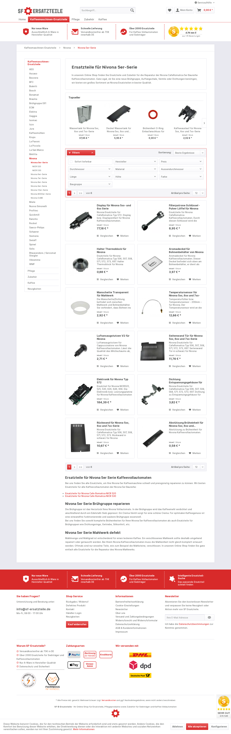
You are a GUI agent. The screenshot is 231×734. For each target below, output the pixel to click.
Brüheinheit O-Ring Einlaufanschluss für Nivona (153, 130)
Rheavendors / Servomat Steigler (42, 254)
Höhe (118, 176)
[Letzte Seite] (81, 193)
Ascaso (33, 73)
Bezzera (33, 77)
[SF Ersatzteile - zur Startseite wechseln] (42, 11)
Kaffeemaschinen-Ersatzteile (39, 63)
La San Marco (36, 150)
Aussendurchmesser (172, 169)
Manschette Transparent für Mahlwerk (113, 294)
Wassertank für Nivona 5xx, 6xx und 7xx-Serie (84, 130)
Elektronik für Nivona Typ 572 (112, 381)
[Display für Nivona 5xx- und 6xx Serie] (80, 221)
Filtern (76, 152)
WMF (32, 264)
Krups (32, 137)
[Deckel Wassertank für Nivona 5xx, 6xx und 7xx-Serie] (119, 114)
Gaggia (33, 116)
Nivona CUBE (37, 198)
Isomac (33, 120)
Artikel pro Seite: (180, 193)
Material (120, 169)
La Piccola (34, 145)
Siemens (34, 236)
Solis (32, 248)
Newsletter (122, 609)
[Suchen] (132, 10)
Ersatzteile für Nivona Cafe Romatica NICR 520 (90, 493)
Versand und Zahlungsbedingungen (135, 616)
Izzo (31, 124)
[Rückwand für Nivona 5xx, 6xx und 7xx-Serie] (80, 438)
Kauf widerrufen (77, 624)
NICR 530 (36, 170)
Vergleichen (106, 235)
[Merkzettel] (169, 10)
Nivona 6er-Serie (39, 174)
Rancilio (33, 219)
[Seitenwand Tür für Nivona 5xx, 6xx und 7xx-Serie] (152, 351)
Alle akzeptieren (197, 726)
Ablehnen (177, 726)
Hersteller (121, 161)
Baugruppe (76, 184)
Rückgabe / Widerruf (77, 601)
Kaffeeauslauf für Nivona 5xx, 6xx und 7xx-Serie (187, 130)
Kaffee (31, 282)
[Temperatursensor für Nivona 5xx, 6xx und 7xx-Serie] (152, 308)
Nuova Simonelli (38, 206)
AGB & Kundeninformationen (131, 628)
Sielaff (32, 240)
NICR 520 (36, 166)
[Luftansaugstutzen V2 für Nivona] (80, 351)
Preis (164, 161)
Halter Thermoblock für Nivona (111, 250)
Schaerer (34, 231)
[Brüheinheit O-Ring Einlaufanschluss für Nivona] (153, 114)
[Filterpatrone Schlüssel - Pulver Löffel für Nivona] (152, 221)
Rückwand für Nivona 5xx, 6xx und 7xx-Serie (113, 424)
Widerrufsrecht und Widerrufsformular (136, 620)
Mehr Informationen (83, 729)
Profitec (33, 210)
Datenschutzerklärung (128, 624)
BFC (31, 82)
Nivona (33, 158)
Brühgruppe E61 (37, 103)
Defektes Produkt (75, 605)
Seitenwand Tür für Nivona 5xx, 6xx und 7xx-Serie (186, 337)
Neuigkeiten (34, 288)
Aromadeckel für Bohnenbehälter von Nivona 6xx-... (186, 250)
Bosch (32, 90)
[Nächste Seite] (74, 193)
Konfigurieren (219, 726)
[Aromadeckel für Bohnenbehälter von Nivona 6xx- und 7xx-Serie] (152, 264)
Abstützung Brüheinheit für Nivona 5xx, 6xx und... (186, 424)
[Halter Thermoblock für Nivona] (80, 264)
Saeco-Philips (36, 227)
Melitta (33, 154)
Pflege (31, 271)
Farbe (164, 176)
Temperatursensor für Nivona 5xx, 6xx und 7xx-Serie (184, 294)
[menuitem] (107, 10)
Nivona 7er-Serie (39, 178)
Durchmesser (77, 169)
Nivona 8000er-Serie (41, 194)
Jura (31, 128)
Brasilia (33, 99)
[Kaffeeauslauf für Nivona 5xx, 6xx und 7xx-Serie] (188, 114)
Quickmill (34, 214)
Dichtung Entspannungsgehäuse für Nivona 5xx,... (185, 381)
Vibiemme (34, 260)
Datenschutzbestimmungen (194, 624)
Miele (32, 202)
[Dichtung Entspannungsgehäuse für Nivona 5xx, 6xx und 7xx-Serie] (152, 395)
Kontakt (70, 609)
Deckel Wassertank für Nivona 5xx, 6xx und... (118, 130)
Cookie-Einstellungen (127, 605)
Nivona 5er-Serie (39, 162)
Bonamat (34, 94)
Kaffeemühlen (37, 133)
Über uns (120, 613)
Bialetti (33, 86)
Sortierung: (164, 152)
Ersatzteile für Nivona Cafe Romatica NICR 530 (90, 496)
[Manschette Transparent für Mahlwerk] (80, 308)
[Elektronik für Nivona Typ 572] (80, 395)
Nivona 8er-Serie (39, 182)
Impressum (122, 631)
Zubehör (32, 276)
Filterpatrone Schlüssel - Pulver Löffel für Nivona (184, 207)
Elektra (33, 111)
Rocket (33, 223)
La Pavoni (34, 141)
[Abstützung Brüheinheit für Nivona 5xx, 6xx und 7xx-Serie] (152, 438)
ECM (31, 107)
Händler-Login (73, 613)
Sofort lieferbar (83, 161)
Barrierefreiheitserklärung (129, 601)
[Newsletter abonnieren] (209, 617)
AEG (31, 69)
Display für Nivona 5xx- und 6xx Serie (114, 207)
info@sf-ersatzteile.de (33, 609)
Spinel (32, 244)
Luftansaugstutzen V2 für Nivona (113, 337)
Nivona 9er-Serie (39, 186)
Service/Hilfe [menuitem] (204, 2)
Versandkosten (109, 700)
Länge (73, 176)
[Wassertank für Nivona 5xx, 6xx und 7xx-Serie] (84, 114)
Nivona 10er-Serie (39, 190)
